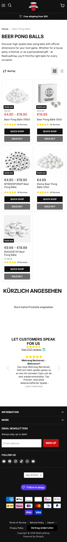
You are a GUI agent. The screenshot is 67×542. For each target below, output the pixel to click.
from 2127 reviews (31, 349)
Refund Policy (37, 522)
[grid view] (54, 71)
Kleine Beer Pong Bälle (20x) (47, 185)
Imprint (50, 522)
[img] (33, 347)
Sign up (51, 443)
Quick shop (17, 131)
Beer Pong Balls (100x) (17, 119)
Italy (32, 475)
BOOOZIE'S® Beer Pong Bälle (14, 253)
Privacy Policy (16, 528)
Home (5, 29)
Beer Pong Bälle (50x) (49, 119)
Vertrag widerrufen (42, 527)
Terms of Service (17, 522)
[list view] (61, 71)
